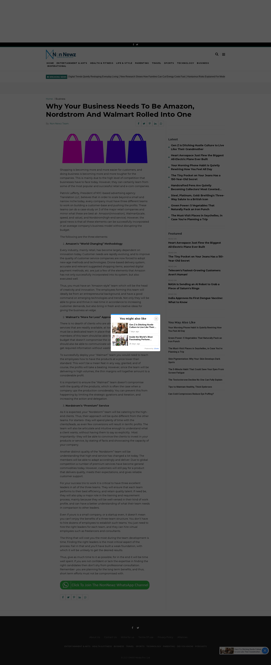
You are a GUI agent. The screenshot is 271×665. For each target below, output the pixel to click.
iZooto (156, 348)
